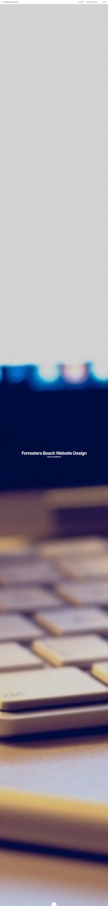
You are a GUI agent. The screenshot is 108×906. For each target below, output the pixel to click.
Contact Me (81, 2)
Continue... (54, 904)
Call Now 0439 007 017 (92, 2)
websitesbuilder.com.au (11, 2)
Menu (104, 2)
